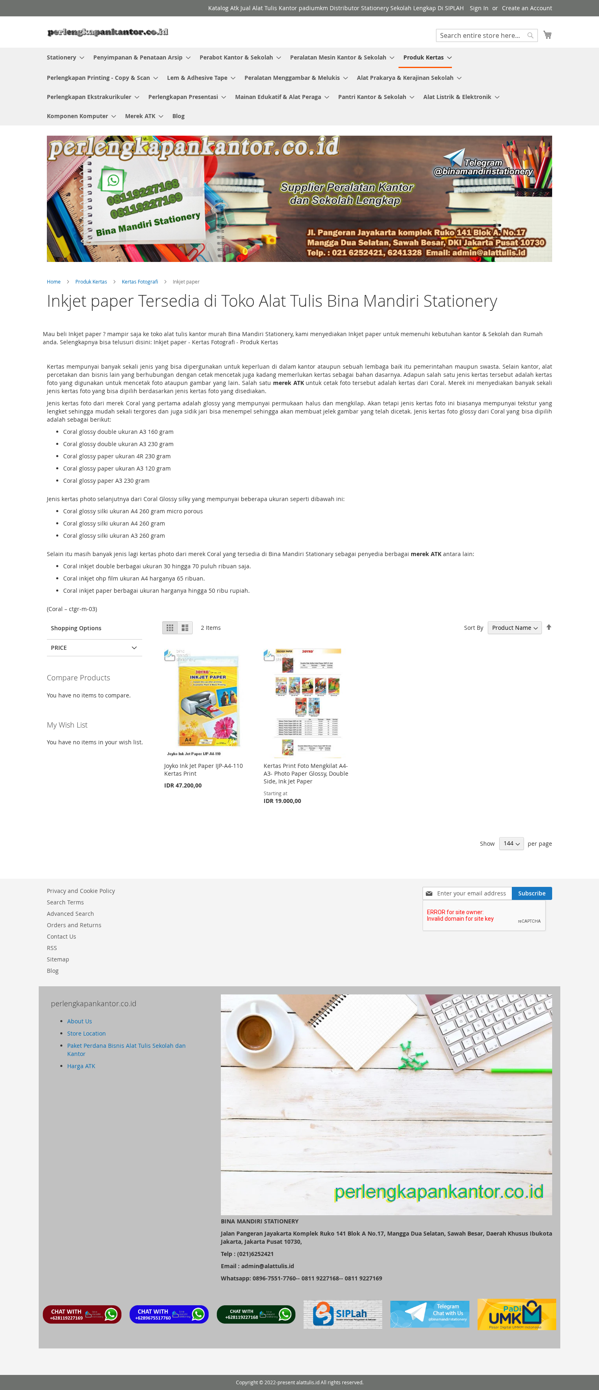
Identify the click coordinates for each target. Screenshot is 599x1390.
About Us (79, 1021)
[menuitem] (63, 57)
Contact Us (61, 936)
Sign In (479, 8)
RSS (52, 948)
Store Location (86, 1033)
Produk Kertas (91, 281)
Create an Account (527, 8)
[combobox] (487, 35)
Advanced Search (70, 913)
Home (54, 281)
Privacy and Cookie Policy (81, 891)
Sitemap (58, 959)
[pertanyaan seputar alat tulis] (429, 1325)
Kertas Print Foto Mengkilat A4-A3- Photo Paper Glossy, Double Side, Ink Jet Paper (306, 773)
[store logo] (108, 31)
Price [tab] (59, 647)
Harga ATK (81, 1066)
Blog (53, 970)
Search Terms (65, 902)
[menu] (299, 86)
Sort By (473, 627)
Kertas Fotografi (140, 281)
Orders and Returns (74, 925)
